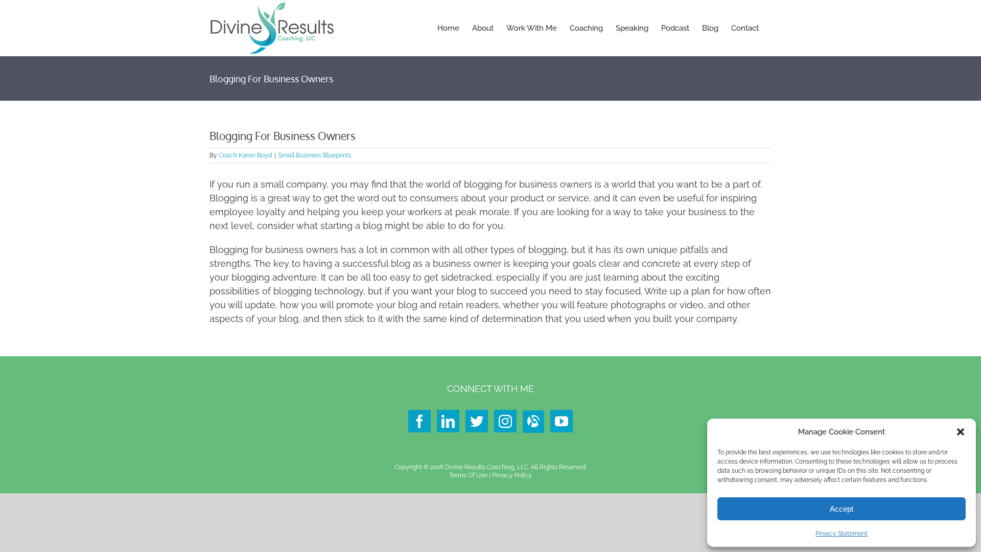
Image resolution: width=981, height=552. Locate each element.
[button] (960, 432)
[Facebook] (419, 421)
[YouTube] (561, 421)
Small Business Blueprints (315, 155)
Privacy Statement (841, 533)
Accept (841, 508)
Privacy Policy (512, 475)
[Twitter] (476, 421)
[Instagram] (505, 421)
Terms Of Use (468, 475)
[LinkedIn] (448, 421)
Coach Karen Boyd (245, 155)
